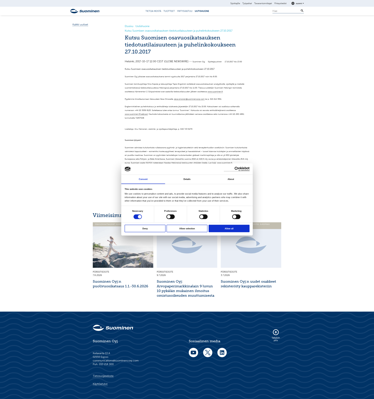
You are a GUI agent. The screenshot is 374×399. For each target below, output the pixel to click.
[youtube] (193, 354)
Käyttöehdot (100, 384)
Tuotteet (169, 11)
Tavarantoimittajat (263, 3)
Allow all (229, 228)
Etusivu (129, 26)
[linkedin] (222, 354)
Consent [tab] (143, 179)
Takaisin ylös (276, 339)
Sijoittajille (235, 3)
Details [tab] (187, 179)
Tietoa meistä (153, 11)
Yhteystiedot (280, 3)
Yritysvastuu (184, 11)
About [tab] (231, 179)
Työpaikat (247, 3)
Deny (145, 228)
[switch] (170, 216)
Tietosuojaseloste (103, 376)
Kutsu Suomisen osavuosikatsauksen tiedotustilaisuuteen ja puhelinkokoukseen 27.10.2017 (178, 30)
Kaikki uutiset (80, 24)
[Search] (302, 10)
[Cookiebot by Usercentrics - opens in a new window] (237, 169)
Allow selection (187, 228)
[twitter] (207, 354)
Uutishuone (202, 11)
